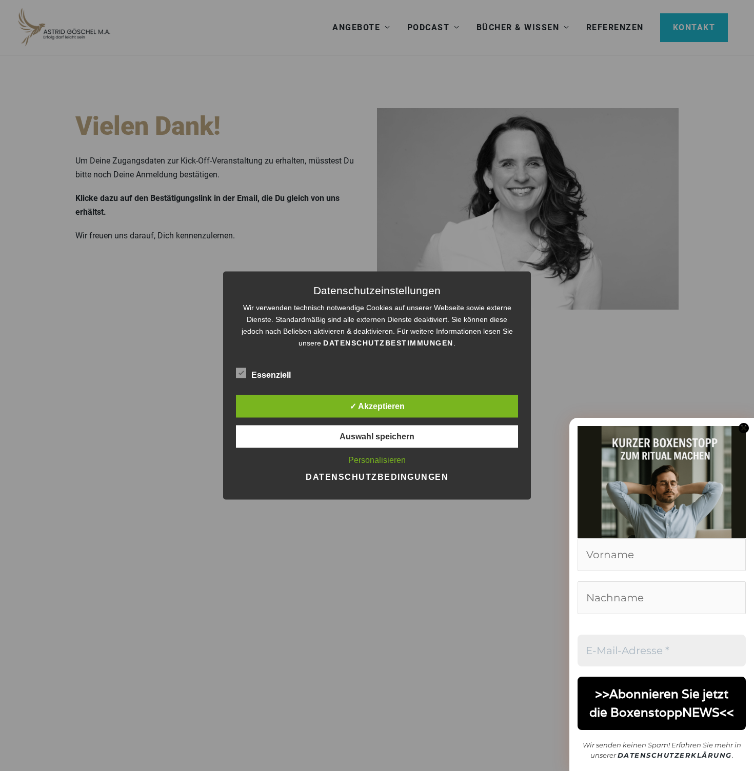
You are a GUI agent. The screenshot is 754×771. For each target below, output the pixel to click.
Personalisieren (377, 460)
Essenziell (271, 375)
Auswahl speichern (377, 436)
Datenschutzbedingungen (377, 477)
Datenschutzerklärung (675, 755)
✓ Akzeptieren (377, 406)
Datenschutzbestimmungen (388, 343)
